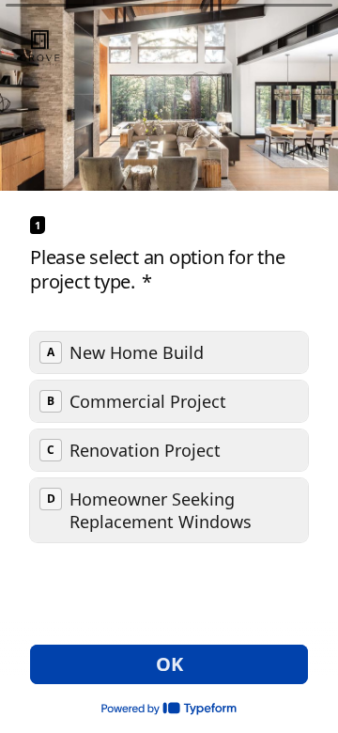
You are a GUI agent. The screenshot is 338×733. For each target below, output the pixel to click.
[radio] (169, 352)
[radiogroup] (169, 437)
